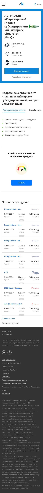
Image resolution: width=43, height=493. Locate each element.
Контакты (6, 394)
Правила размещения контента (14, 380)
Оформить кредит (22, 71)
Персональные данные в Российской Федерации (21, 387)
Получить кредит (8, 360)
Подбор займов (8, 366)
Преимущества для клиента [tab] (14, 110)
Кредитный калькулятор (11, 363)
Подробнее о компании (21, 77)
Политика (6, 377)
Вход (39, 4)
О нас (4, 390)
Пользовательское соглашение (14, 383)
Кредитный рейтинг (9, 370)
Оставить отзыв (8, 318)
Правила (5, 373)
